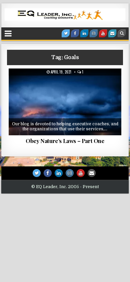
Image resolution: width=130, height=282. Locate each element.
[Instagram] (94, 33)
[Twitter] (66, 33)
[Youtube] (103, 33)
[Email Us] (112, 33)
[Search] (122, 33)
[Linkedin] (84, 33)
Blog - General (67, 85)
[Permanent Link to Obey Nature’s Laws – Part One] (65, 101)
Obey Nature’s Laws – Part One (65, 140)
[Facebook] (75, 33)
